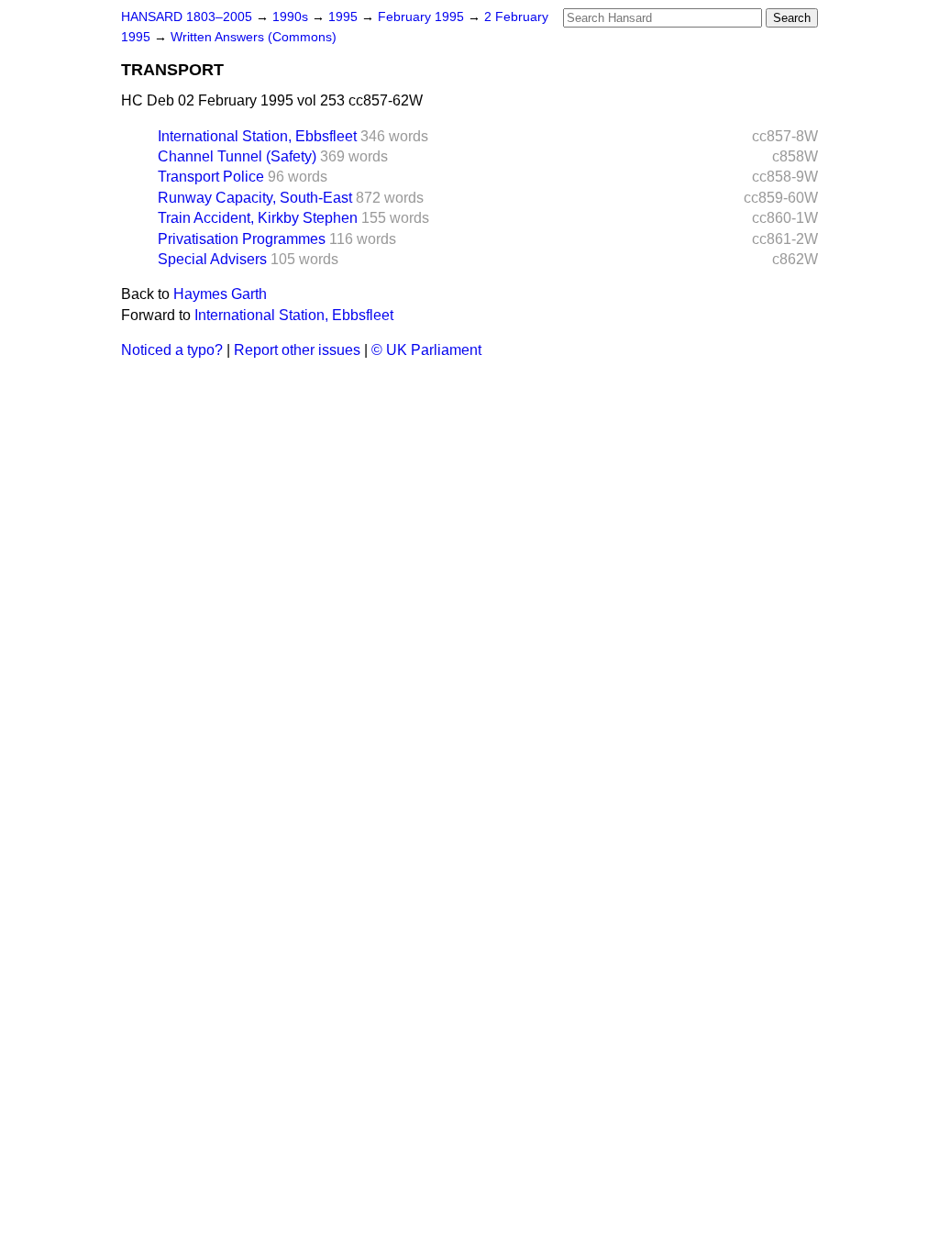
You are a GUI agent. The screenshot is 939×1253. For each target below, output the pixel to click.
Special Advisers (212, 259)
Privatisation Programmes (242, 239)
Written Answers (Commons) (254, 37)
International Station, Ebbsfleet (257, 136)
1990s (292, 17)
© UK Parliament (426, 350)
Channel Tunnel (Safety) (237, 156)
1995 (344, 17)
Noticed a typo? (172, 350)
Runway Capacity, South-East (255, 197)
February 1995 (423, 17)
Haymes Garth (220, 294)
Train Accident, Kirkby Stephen (258, 218)
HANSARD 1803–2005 (186, 17)
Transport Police (211, 176)
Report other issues (297, 350)
